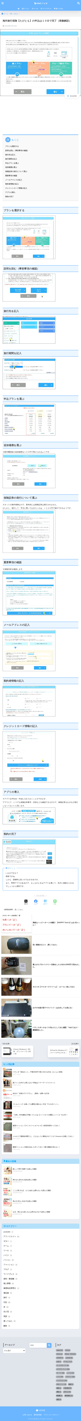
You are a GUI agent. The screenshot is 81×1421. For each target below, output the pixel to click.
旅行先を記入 (10, 155)
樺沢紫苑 (69, 1395)
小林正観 (67, 1388)
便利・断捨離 (10, 1279)
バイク (7, 1255)
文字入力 (67, 1392)
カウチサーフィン (63, 1369)
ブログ (7, 1269)
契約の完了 (9, 196)
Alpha (60, 1350)
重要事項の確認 (11, 176)
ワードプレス (46, 8)
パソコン (26, 8)
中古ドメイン (61, 1384)
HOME (41, 1410)
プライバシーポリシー (51, 1415)
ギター (7, 1241)
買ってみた (59, 8)
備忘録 (7, 1293)
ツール (35, 8)
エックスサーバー (63, 1365)
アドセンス (68, 1361)
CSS (67, 1350)
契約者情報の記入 (12, 184)
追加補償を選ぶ (11, 167)
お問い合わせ (27, 1415)
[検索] (49, 1345)
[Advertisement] (40, 115)
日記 (6, 1302)
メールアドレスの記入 (13, 180)
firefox (59, 1354)
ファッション (10, 1265)
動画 (71, 1384)
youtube (8, 1232)
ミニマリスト (62, 1380)
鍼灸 (6, 1326)
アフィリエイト (11, 1236)
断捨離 (59, 1395)
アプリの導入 (10, 192)
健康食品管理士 (11, 1288)
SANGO (60, 1358)
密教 (59, 1388)
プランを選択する (12, 146)
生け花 (7, 1312)
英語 (6, 1316)
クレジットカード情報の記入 (16, 188)
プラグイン (70, 1376)
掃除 (59, 1392)
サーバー (60, 1373)
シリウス (70, 1373)
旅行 (6, 1298)
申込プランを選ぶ (12, 163)
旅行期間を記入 (11, 159)
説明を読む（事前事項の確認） (17, 150)
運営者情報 (38, 1415)
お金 (59, 1361)
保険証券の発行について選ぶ (16, 171)
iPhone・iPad (70, 1354)
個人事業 (8, 1283)
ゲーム (7, 1246)
